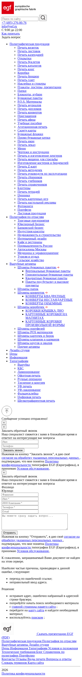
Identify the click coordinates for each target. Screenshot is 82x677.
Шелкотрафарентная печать (36, 400)
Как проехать (11, 33)
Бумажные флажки (30, 134)
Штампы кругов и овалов (35, 343)
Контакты (9, 659)
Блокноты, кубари (30, 94)
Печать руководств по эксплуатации (42, 173)
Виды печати (36, 659)
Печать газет (26, 80)
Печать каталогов (29, 65)
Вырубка (24, 364)
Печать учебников (30, 181)
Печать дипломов (29, 108)
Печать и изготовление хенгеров (40, 155)
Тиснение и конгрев (31, 382)
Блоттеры (24, 188)
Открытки (24, 58)
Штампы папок (28, 289)
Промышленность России (35, 245)
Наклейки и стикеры (32, 83)
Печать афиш (26, 119)
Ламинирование (29, 372)
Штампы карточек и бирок (36, 335)
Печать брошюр (28, 76)
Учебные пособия (30, 123)
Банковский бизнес (31, 227)
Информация (18, 357)
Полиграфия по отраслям (27, 217)
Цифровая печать (29, 397)
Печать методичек (30, 170)
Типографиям (19, 361)
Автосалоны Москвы (32, 249)
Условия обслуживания (33, 468)
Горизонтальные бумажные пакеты (49, 274)
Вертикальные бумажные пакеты (47, 271)
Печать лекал (26, 145)
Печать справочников (32, 184)
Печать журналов (29, 105)
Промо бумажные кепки (34, 137)
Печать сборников (30, 177)
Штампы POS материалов (35, 332)
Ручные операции (30, 379)
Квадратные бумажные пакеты (46, 278)
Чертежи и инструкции (33, 152)
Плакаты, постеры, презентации (39, 87)
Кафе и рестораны (30, 242)
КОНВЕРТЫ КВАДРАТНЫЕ (45, 296)
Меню (22, 148)
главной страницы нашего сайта (34, 606)
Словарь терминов (15, 662)
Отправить (9, 532)
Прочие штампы (29, 346)
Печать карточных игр (33, 199)
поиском (37, 617)
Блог (39, 652)
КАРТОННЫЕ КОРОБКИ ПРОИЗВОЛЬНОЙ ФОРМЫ (45, 323)
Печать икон (26, 141)
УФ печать (25, 386)
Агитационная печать (32, 127)
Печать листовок (29, 51)
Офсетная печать (29, 375)
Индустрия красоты (31, 231)
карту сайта (36, 610)
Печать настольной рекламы (37, 202)
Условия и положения (63, 648)
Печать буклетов (29, 62)
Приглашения (27, 116)
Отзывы (21, 659)
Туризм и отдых (28, 256)
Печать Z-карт (27, 166)
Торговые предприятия (33, 220)
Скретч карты (27, 130)
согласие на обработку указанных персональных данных (41, 457)
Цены (13, 354)
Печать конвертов (30, 112)
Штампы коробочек (31, 307)
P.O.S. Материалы (30, 101)
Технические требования (19, 652)
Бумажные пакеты (30, 98)
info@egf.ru (9, 26)
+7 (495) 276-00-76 (14, 22)
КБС (21, 368)
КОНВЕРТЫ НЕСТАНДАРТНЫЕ (49, 299)
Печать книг (26, 69)
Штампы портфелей (31, 328)
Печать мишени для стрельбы (38, 159)
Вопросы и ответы (58, 659)
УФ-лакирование (29, 390)
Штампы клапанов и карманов (38, 339)
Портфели (24, 209)
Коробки (23, 72)
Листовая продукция (32, 213)
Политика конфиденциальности (30, 463)
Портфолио (27, 655)
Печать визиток (28, 47)
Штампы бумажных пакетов (37, 267)
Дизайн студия (19, 350)
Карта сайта (36, 662)
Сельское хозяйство (31, 260)
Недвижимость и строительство (39, 235)
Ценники (24, 195)
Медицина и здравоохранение (38, 253)
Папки (22, 90)
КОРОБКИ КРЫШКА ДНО (44, 310)
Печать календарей (30, 54)
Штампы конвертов (31, 292)
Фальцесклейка (28, 393)
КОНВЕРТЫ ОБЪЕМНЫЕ (43, 303)
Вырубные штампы (23, 263)
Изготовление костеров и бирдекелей (43, 163)
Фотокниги (25, 206)
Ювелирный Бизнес (31, 224)
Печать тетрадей (29, 191)
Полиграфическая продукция (29, 44)
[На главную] (19, 13)
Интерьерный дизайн (32, 238)
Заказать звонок (13, 450)
